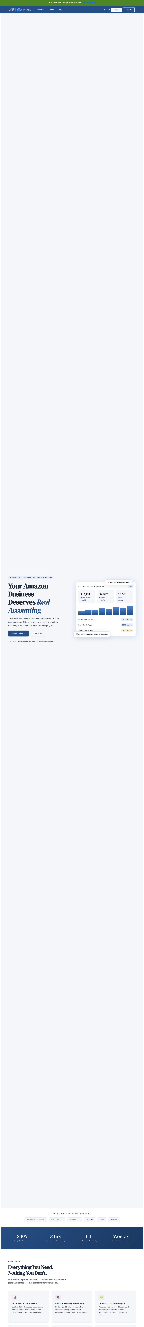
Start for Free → (18, 633)
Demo (51, 10)
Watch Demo (39, 633)
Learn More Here (89, 2)
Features (40, 10)
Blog (60, 10)
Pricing (107, 10)
